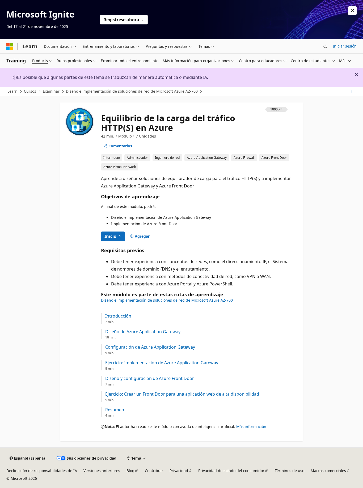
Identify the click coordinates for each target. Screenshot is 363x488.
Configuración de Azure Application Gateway (150, 347)
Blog (130, 470)
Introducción (118, 316)
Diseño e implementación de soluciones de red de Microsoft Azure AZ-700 (132, 91)
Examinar (51, 91)
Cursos (30, 91)
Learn (12, 91)
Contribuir (154, 470)
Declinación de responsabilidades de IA (41, 470)
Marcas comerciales (328, 470)
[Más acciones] (352, 91)
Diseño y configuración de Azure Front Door (149, 378)
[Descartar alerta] (352, 10)
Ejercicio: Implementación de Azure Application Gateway (161, 363)
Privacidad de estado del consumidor (231, 470)
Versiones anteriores (101, 470)
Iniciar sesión (345, 46)
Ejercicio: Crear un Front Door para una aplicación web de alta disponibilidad (182, 394)
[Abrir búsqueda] (325, 46)
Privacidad (179, 470)
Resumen (114, 410)
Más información (251, 426)
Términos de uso (289, 470)
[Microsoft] (9, 46)
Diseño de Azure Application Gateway (142, 332)
